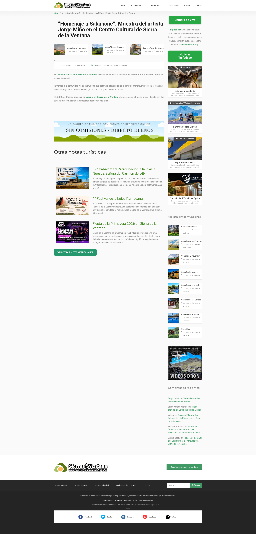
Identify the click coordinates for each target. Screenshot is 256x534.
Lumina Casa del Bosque (153, 48)
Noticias (187, 5)
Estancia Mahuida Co (185, 91)
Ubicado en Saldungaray (191, 275)
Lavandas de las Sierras (185, 127)
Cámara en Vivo (185, 20)
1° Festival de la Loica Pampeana (118, 199)
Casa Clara (185, 329)
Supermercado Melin (185, 162)
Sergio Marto (66, 65)
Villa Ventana (108, 501)
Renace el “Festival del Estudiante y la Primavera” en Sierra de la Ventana (184, 418)
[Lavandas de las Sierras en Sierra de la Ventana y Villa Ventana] (185, 117)
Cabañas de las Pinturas (191, 241)
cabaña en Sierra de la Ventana (101, 97)
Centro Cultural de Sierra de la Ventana (77, 74)
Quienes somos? (60, 485)
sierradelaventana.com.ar (143, 501)
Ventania (118, 501)
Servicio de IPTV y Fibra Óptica (185, 198)
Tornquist (127, 501)
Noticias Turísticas (185, 56)
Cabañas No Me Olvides (191, 300)
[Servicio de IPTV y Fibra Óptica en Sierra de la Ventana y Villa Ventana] (185, 189)
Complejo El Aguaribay (190, 256)
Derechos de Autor (81, 485)
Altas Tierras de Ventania (116, 47)
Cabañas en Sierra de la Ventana (184, 467)
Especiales (174, 5)
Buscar (197, 485)
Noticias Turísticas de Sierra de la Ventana (111, 65)
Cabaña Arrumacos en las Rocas (81, 48)
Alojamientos (137, 5)
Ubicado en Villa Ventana (78, 51)
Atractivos (156, 5)
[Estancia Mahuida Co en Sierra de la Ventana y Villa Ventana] (185, 81)
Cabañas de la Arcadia (190, 285)
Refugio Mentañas (189, 227)
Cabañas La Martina (189, 272)
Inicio (123, 5)
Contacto (147, 485)
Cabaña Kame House (190, 314)
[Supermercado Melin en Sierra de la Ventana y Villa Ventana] (185, 153)
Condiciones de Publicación (126, 485)
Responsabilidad (102, 485)
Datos (199, 5)
